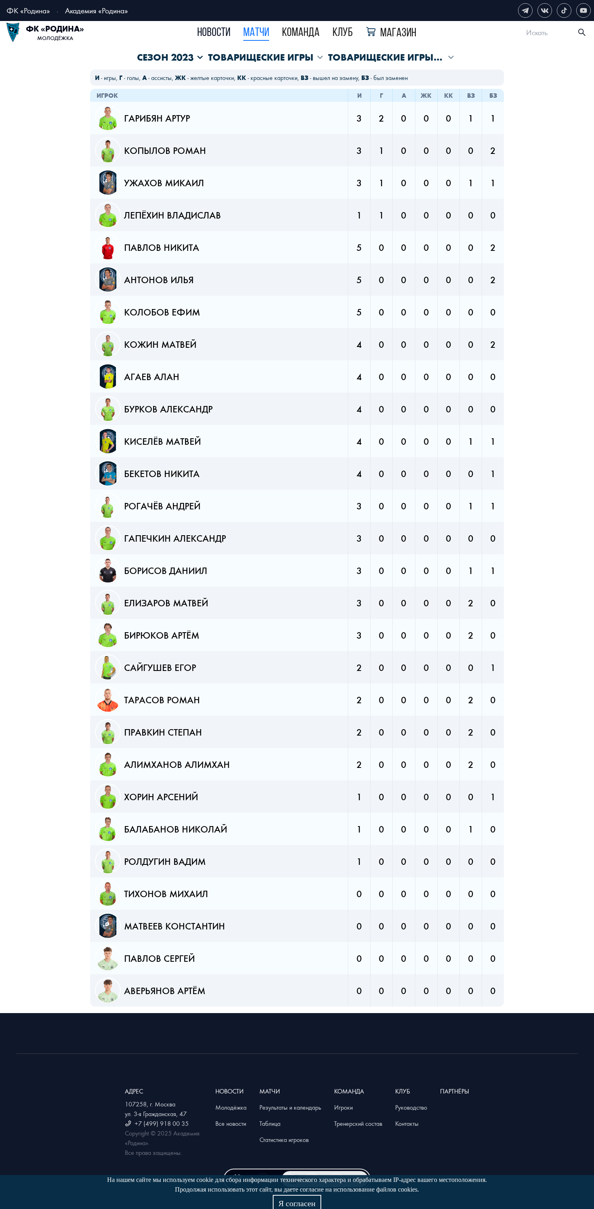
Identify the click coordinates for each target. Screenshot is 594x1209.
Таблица (269, 1123)
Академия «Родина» (96, 10)
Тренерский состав (358, 1123)
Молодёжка (230, 1107)
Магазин (398, 33)
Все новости (230, 1123)
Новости (213, 33)
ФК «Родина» (28, 10)
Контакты (407, 1123)
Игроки (343, 1107)
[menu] (307, 32)
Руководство (411, 1107)
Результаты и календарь (290, 1107)
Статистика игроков (284, 1139)
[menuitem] (213, 33)
